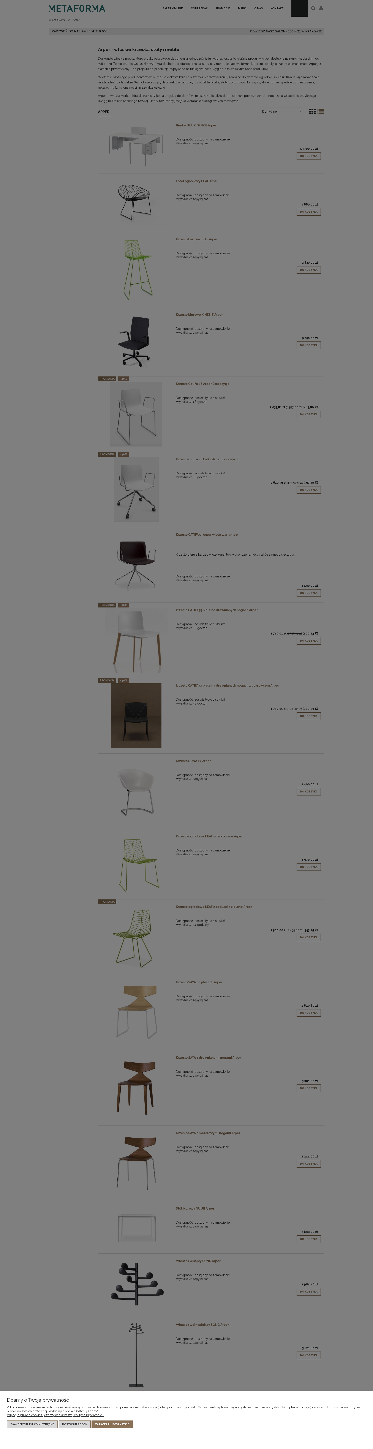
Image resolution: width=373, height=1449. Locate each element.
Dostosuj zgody (74, 1424)
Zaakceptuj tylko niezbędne (32, 1424)
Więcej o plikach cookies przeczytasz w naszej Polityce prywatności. (55, 1415)
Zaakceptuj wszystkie (112, 1424)
